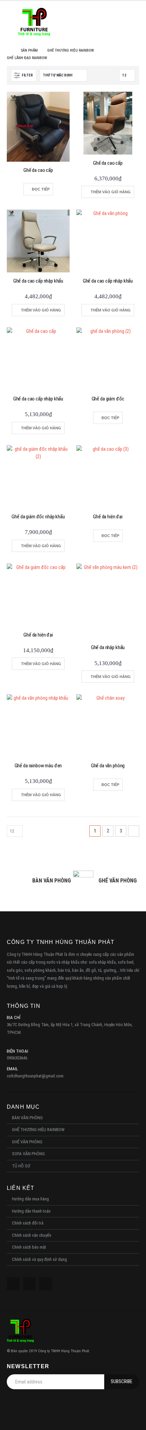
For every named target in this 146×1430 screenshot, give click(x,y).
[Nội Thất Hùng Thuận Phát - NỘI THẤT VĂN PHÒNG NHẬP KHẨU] (34, 22)
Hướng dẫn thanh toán (31, 1211)
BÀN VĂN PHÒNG (27, 1117)
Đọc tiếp (41, 189)
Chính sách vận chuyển (31, 1235)
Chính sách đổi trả (27, 1223)
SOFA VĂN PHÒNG (28, 1153)
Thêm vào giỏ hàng (111, 192)
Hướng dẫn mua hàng (30, 1198)
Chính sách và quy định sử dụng (39, 1259)
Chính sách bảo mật (29, 1247)
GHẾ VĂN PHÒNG (27, 1141)
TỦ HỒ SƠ (21, 1165)
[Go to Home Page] (9, 50)
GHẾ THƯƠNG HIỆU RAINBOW (38, 1129)
